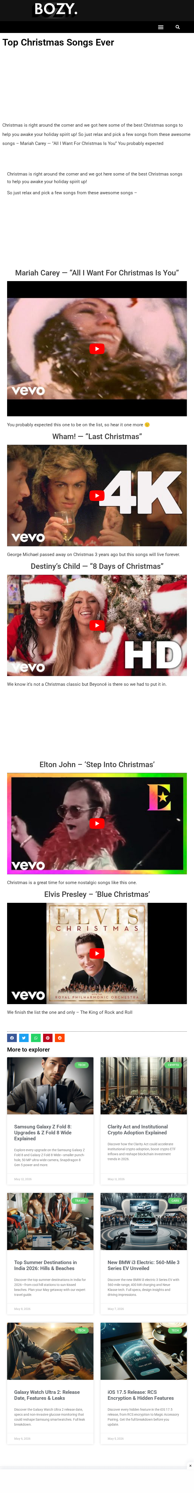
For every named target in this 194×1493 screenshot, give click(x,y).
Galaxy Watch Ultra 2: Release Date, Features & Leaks (47, 1395)
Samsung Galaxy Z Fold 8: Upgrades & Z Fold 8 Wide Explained (43, 1132)
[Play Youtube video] (97, 348)
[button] (160, 27)
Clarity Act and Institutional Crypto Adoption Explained (138, 1130)
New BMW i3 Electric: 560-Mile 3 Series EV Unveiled (144, 1265)
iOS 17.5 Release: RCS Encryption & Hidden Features (141, 1395)
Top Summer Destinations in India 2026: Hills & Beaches (45, 1265)
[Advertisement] (97, 85)
